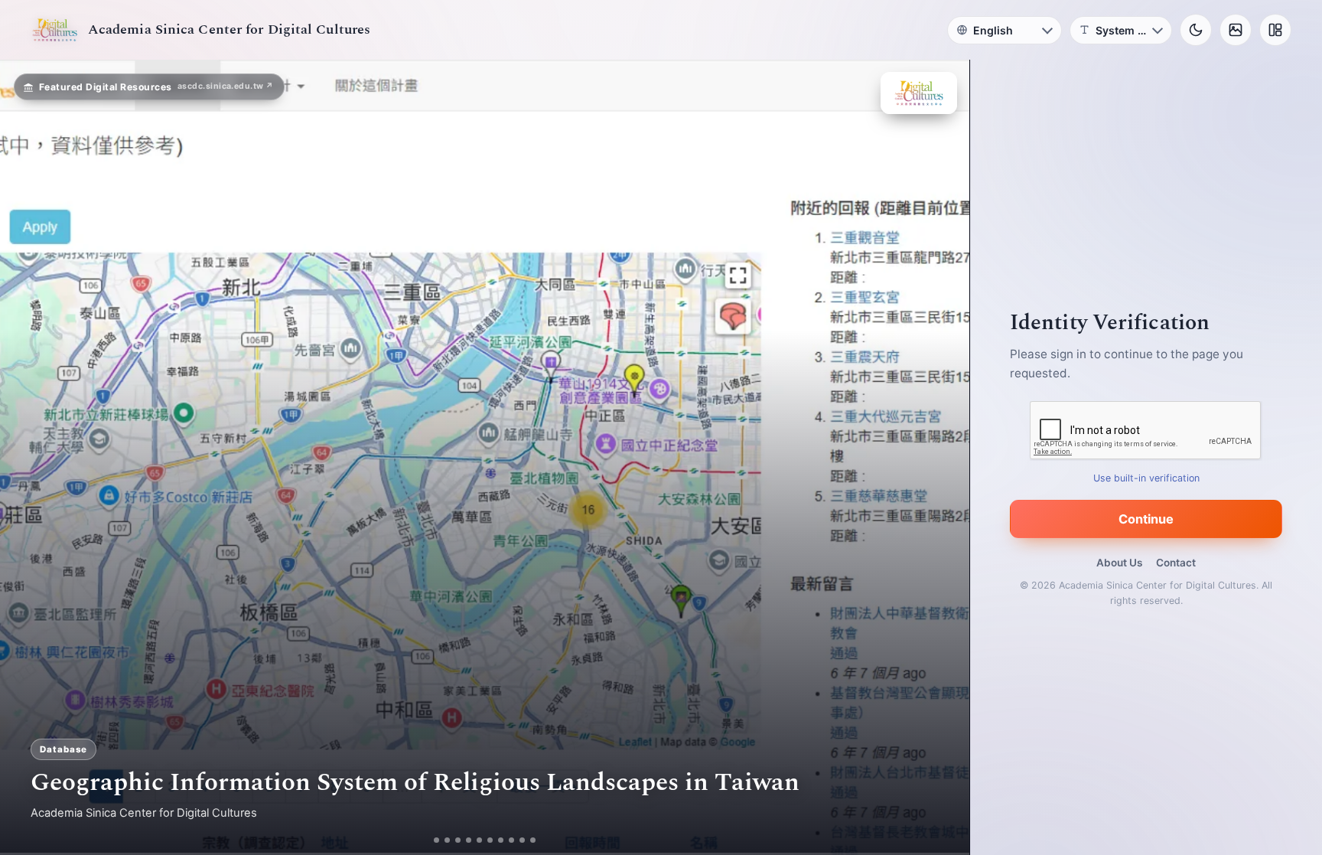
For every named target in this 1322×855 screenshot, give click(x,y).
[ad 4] (474, 840)
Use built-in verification (1146, 478)
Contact (1176, 562)
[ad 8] (517, 840)
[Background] (1235, 30)
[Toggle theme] (1196, 30)
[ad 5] (485, 840)
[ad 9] (528, 840)
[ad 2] (441, 840)
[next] (942, 458)
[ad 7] (507, 840)
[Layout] (1275, 30)
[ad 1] (431, 840)
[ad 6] (496, 840)
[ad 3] (458, 840)
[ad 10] (539, 840)
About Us (1119, 562)
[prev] (27, 458)
